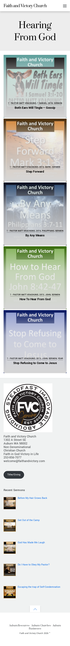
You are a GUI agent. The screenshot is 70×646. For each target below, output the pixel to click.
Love (50, 256)
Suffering (47, 192)
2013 (41, 294)
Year (60, 358)
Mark (48, 167)
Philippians (48, 231)
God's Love (25, 256)
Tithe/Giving (13, 474)
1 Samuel (42, 103)
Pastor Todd (20, 124)
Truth (49, 64)
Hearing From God (31, 64)
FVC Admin (18, 60)
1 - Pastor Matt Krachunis (22, 103)
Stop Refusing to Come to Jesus (35, 363)
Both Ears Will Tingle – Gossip (35, 107)
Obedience (47, 128)
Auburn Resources (19, 625)
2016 (41, 167)
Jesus (43, 64)
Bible (16, 256)
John (48, 294)
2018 (50, 103)
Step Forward (35, 171)
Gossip (19, 64)
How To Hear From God (35, 299)
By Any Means (34, 235)
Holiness (37, 128)
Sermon (58, 103)
